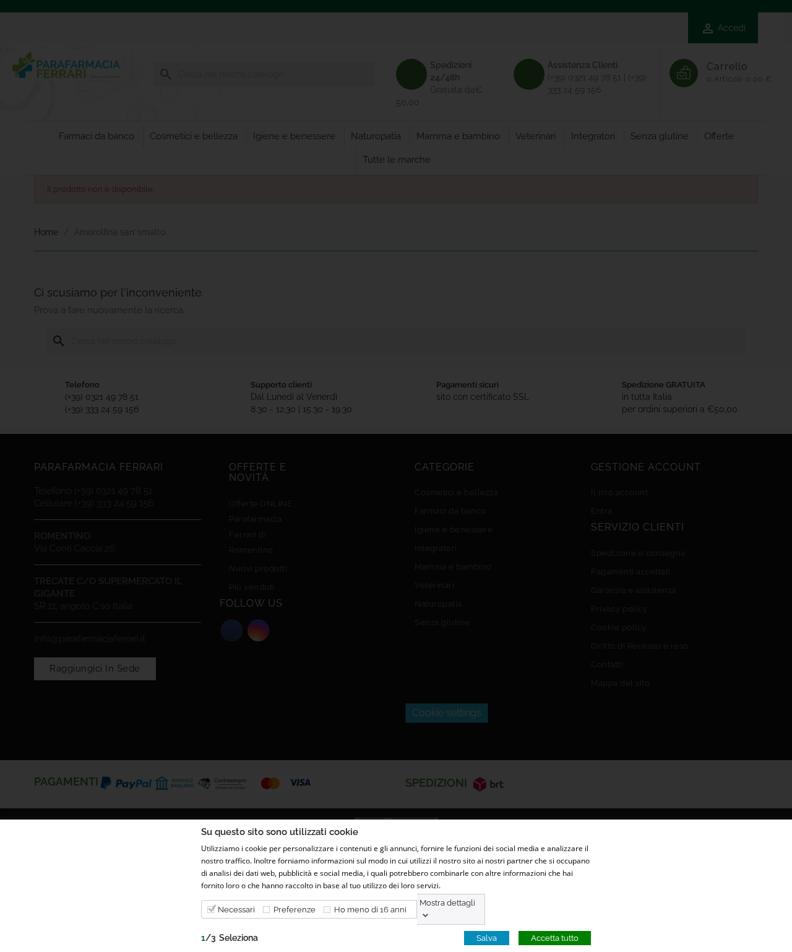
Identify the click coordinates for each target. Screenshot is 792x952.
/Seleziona (229, 937)
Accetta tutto (555, 937)
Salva (486, 937)
